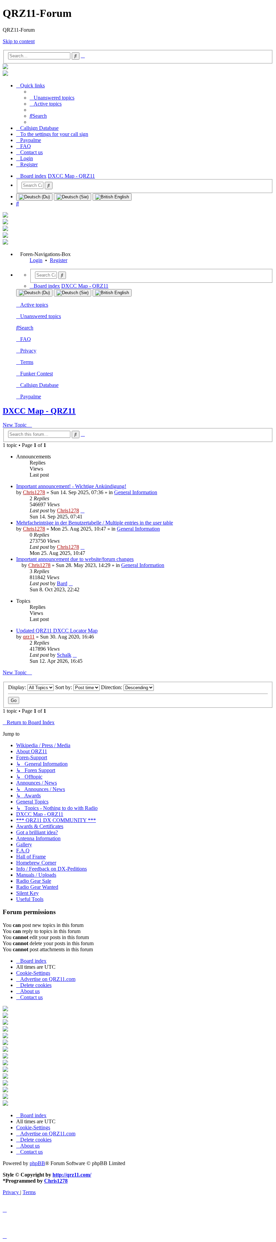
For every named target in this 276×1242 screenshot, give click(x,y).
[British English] (112, 197)
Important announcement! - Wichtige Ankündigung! (71, 486)
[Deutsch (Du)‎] (34, 197)
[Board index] (5, 67)
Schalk (64, 655)
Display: (17, 687)
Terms (26, 362)
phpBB (37, 1163)
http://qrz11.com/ (72, 1175)
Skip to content (19, 41)
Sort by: (64, 687)
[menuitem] (52, 98)
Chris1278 (34, 492)
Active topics (34, 305)
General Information (135, 492)
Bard (62, 583)
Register (58, 260)
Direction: (112, 687)
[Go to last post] (82, 510)
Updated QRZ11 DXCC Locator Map (57, 630)
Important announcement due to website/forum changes (75, 559)
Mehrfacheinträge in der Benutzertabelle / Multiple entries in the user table (94, 523)
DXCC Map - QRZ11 (39, 410)
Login (36, 260)
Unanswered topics (40, 316)
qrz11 (29, 637)
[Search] (49, 185)
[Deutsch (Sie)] (72, 197)
